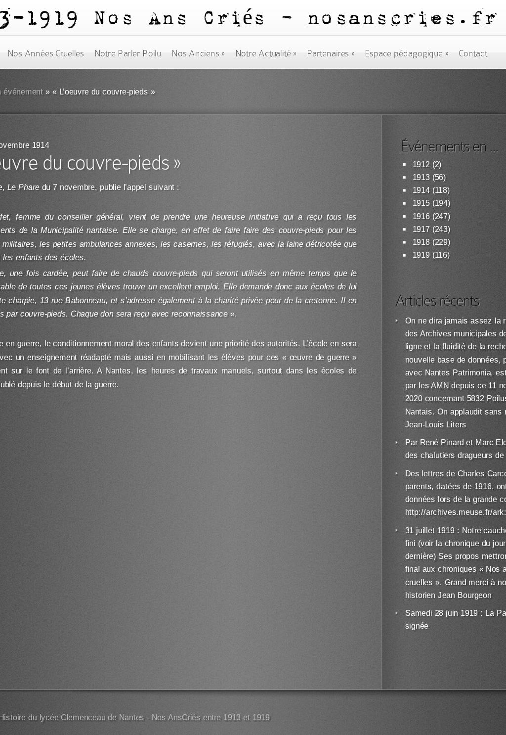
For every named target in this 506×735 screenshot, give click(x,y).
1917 (421, 229)
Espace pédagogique (406, 53)
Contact (473, 53)
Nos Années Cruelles (45, 53)
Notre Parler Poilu (127, 53)
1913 (421, 177)
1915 (421, 203)
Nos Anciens (198, 53)
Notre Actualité (265, 53)
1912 (421, 164)
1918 (421, 242)
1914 (421, 190)
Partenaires (330, 53)
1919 (421, 255)
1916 (421, 216)
